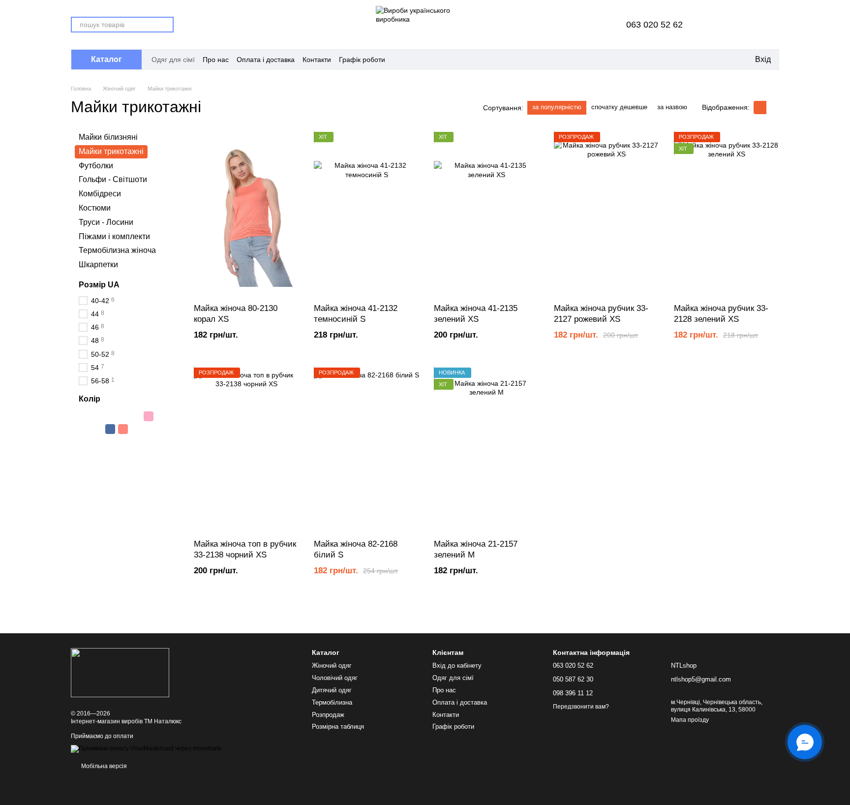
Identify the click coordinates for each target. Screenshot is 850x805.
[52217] (148, 416)
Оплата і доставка (266, 59)
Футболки (96, 165)
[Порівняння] (720, 24)
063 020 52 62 (654, 24)
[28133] (148, 442)
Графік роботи (362, 59)
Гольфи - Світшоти (113, 179)
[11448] (123, 429)
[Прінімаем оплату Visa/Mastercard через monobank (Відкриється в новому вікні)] (146, 748)
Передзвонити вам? (581, 706)
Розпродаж (328, 714)
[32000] (85, 416)
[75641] (161, 416)
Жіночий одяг (332, 665)
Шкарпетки (98, 264)
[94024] (123, 416)
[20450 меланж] (85, 442)
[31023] (85, 455)
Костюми (95, 208)
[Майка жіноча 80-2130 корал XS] (246, 214)
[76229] (123, 442)
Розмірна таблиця (338, 726)
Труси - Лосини (106, 222)
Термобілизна (332, 702)
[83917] (161, 442)
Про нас (216, 59)
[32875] (110, 416)
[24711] (97, 442)
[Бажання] (746, 24)
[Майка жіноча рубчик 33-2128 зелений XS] (726, 214)
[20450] (136, 416)
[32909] (97, 416)
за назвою (672, 107)
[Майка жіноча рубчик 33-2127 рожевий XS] (606, 214)
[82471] (110, 455)
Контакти (317, 59)
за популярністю (556, 107)
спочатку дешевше (619, 107)
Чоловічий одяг (335, 677)
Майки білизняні (108, 137)
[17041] (85, 429)
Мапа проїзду (690, 719)
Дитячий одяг (332, 690)
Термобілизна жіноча (117, 250)
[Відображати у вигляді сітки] (760, 107)
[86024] (97, 455)
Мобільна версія (103, 766)
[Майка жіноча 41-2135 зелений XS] (486, 214)
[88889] (110, 442)
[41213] (136, 429)
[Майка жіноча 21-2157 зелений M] (486, 449)
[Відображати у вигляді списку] (772, 107)
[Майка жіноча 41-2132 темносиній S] (366, 214)
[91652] (161, 429)
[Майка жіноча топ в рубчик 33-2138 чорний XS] (246, 449)
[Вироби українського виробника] (120, 672)
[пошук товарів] (166, 24)
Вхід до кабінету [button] (457, 665)
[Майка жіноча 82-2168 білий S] (366, 449)
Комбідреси (100, 193)
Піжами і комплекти (114, 236)
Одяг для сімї (173, 59)
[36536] (110, 429)
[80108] (148, 429)
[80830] (136, 442)
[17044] (97, 429)
